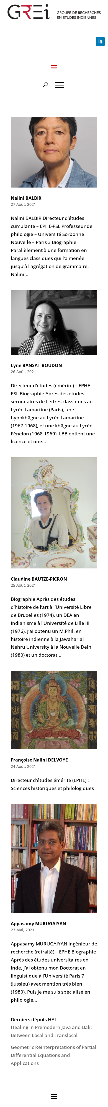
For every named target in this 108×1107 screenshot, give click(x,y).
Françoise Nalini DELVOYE (39, 760)
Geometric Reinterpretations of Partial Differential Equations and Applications (53, 1055)
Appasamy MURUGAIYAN (38, 924)
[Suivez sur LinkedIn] (100, 41)
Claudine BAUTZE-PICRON (39, 579)
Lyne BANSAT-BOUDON (36, 365)
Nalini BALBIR (26, 198)
